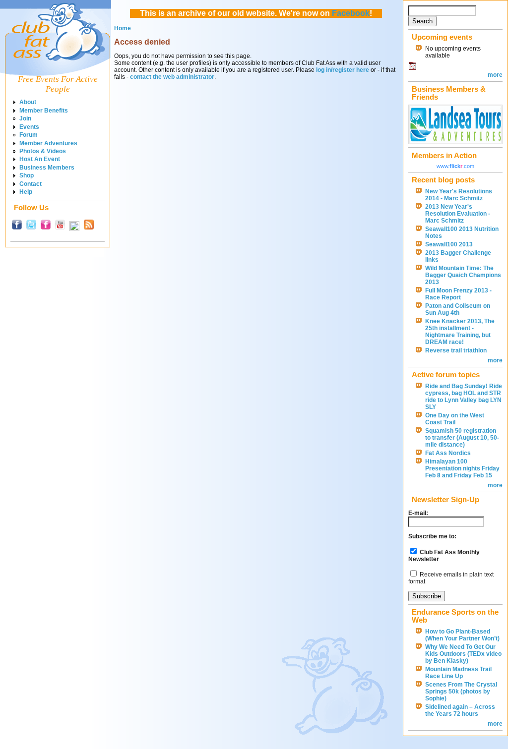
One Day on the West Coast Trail (454, 419)
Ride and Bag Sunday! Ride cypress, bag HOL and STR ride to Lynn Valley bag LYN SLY (463, 396)
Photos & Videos (42, 151)
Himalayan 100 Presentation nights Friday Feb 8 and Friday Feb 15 (462, 468)
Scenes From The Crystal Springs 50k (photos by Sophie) (461, 691)
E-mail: (418, 513)
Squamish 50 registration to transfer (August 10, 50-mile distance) (462, 437)
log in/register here (342, 69)
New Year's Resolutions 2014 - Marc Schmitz (458, 195)
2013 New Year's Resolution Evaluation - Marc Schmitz (457, 213)
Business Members (46, 167)
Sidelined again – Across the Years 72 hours (460, 710)
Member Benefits (43, 110)
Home (122, 28)
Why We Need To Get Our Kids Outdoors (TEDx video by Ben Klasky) (463, 653)
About (27, 102)
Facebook (351, 13)
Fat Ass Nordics (448, 453)
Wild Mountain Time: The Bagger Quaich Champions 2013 (463, 275)
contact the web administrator (172, 76)
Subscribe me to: (432, 536)
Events (29, 126)
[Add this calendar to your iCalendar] (412, 67)
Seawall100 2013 (449, 244)
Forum (28, 134)
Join (25, 118)
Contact (30, 183)
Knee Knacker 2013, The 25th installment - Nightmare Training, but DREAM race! (460, 332)
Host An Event (39, 159)
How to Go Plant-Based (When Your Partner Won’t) (462, 635)
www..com (455, 166)
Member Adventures (48, 143)
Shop (26, 175)
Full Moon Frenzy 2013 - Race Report (458, 294)
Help (25, 191)
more (495, 74)
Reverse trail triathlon (456, 350)
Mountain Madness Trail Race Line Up (458, 673)
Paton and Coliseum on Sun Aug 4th (457, 309)
